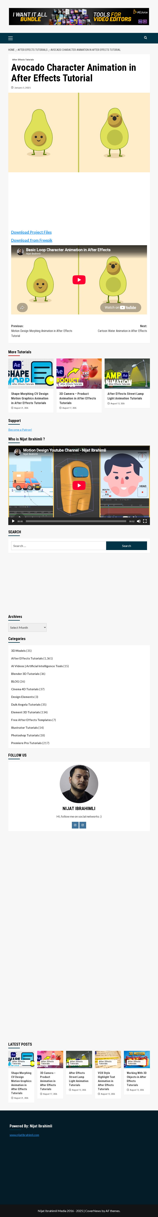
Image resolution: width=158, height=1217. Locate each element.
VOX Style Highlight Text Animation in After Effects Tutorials (106, 1081)
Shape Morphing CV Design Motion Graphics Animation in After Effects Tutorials (29, 398)
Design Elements (22, 697)
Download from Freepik (31, 240)
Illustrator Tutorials (24, 727)
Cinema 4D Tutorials (25, 689)
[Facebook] (75, 825)
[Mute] (139, 521)
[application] (79, 485)
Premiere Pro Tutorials (26, 743)
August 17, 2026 (69, 408)
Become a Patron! (20, 429)
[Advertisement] (79, 202)
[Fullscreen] (145, 521)
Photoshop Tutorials (25, 735)
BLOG (15, 681)
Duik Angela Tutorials (25, 704)
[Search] (145, 37)
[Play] (13, 521)
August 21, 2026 (21, 408)
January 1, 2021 (22, 87)
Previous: (41, 331)
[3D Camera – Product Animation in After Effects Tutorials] (79, 373)
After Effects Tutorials (23, 59)
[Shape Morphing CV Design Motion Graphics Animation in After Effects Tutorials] (31, 373)
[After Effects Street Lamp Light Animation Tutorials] (127, 373)
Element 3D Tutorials (25, 712)
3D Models (18, 650)
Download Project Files (31, 232)
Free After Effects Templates (31, 720)
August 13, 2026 (117, 403)
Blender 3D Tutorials (25, 673)
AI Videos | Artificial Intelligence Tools (37, 666)
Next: (122, 328)
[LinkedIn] (82, 825)
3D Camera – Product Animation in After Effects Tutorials (77, 398)
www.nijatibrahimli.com (24, 1135)
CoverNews (93, 1211)
